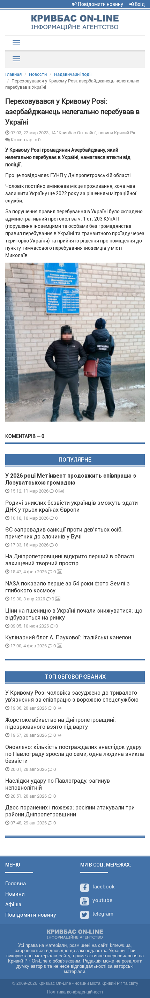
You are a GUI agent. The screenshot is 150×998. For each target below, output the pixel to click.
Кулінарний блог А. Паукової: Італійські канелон (68, 637)
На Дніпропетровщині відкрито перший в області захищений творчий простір (69, 560)
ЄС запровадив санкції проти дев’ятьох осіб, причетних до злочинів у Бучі (63, 533)
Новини (15, 894)
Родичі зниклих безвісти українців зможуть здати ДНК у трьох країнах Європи (71, 506)
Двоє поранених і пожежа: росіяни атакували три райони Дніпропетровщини (70, 811)
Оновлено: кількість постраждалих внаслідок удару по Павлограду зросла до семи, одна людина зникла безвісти (74, 754)
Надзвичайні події (72, 74)
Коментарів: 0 (25, 139)
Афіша (13, 904)
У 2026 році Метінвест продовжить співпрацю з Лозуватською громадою (70, 479)
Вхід (139, 4)
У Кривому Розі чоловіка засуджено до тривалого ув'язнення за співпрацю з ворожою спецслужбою (71, 696)
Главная (13, 74)
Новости (38, 74)
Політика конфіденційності (75, 992)
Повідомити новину (100, 4)
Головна (15, 883)
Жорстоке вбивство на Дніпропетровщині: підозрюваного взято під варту (60, 723)
